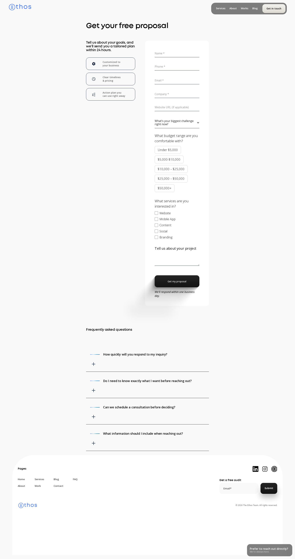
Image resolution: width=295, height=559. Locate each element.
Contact (58, 486)
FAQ (75, 479)
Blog (56, 479)
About (21, 486)
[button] (177, 122)
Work (38, 486)
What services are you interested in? (172, 204)
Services (39, 479)
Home (21, 479)
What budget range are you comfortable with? (176, 138)
